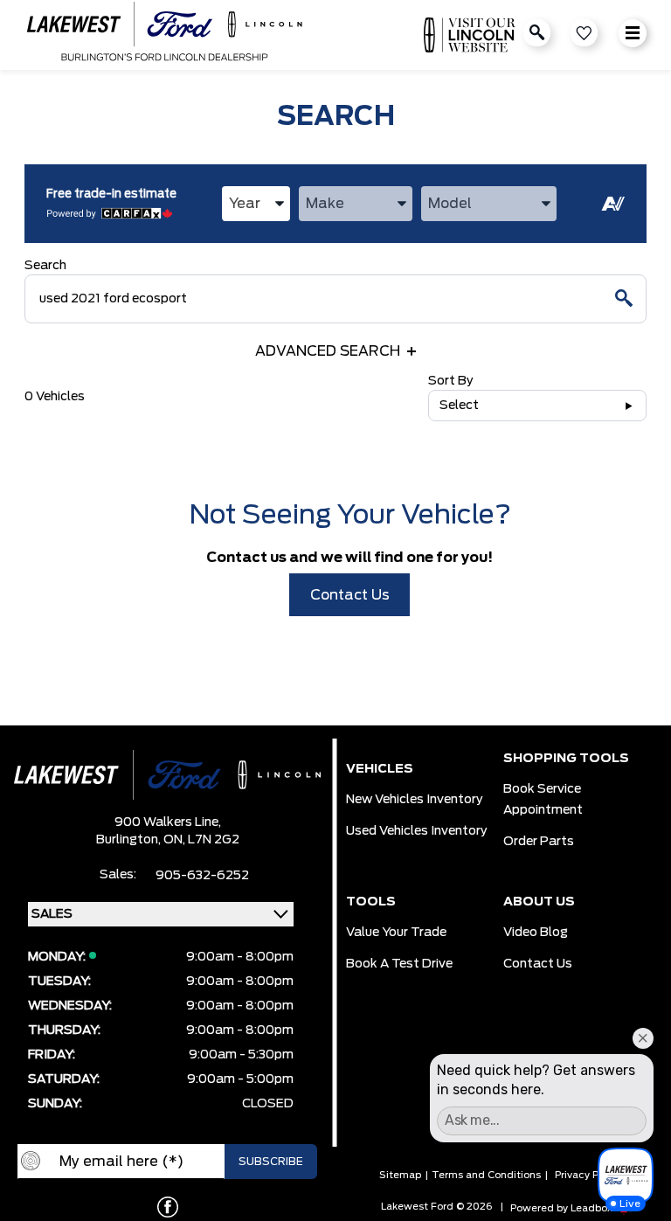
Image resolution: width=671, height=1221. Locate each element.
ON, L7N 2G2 (201, 840)
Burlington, (129, 840)
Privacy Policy (588, 1175)
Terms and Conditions (486, 1175)
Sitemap (400, 1175)
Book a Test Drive (399, 964)
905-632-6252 (202, 876)
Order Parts (538, 842)
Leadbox (593, 1208)
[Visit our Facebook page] (167, 1207)
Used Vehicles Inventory (417, 831)
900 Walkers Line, (167, 822)
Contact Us (350, 595)
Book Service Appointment (543, 799)
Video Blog (535, 932)
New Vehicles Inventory (414, 800)
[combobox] (256, 204)
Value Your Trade (396, 932)
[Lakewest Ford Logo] (164, 35)
